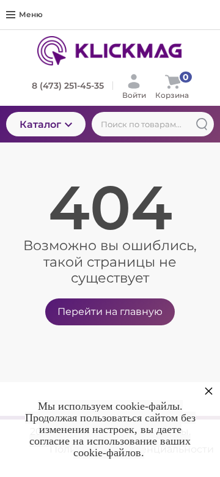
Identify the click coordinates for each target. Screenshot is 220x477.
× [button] (209, 390)
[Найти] (201, 124)
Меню (31, 14)
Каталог (40, 124)
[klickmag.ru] (110, 50)
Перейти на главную (110, 311)
